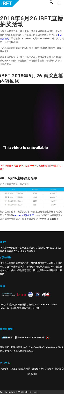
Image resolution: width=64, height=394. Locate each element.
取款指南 (59, 368)
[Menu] (59, 7)
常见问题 (32, 374)
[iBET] (25, 3)
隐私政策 (25, 368)
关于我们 (5, 368)
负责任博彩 (37, 368)
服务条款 (15, 368)
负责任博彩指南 (25, 351)
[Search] (52, 7)
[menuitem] (52, 7)
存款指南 (48, 368)
